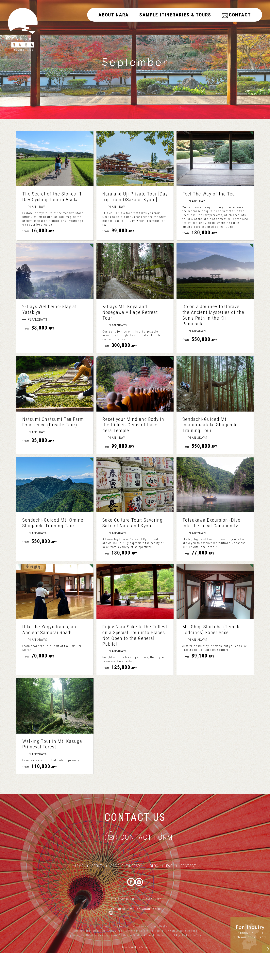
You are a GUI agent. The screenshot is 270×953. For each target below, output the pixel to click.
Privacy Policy (152, 898)
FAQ (169, 866)
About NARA (113, 15)
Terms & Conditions (122, 898)
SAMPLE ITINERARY (126, 866)
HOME (78, 866)
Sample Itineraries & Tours (175, 15)
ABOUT (96, 866)
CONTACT (240, 15)
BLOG (154, 866)
